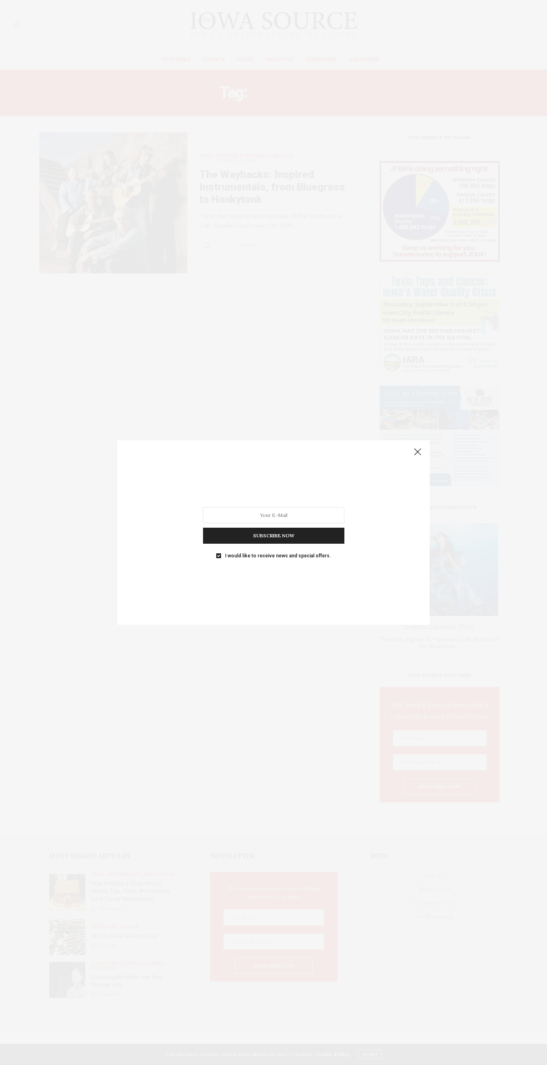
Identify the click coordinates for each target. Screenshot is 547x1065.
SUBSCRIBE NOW (273, 535)
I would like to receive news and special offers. (278, 555)
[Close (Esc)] (418, 452)
